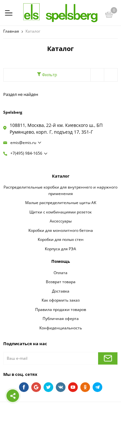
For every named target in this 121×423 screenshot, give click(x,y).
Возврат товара (61, 281)
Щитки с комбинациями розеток (60, 211)
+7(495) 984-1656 (26, 153)
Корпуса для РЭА (60, 248)
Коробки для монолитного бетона (60, 230)
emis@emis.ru (23, 142)
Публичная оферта (61, 318)
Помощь (60, 261)
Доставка (60, 291)
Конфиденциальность (60, 327)
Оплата (60, 272)
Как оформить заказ (61, 300)
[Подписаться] (107, 358)
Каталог (60, 176)
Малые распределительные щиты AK (60, 202)
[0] (109, 15)
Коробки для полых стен (61, 239)
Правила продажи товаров (60, 309)
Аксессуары (61, 220)
